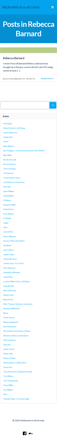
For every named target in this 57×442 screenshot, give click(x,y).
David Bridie (8, 195)
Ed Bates (7, 200)
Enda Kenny (8, 209)
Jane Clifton (8, 250)
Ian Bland (7, 245)
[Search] (52, 105)
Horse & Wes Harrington (14, 241)
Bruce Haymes (9, 164)
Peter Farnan (9, 317)
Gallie (5, 223)
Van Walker (8, 390)
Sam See (7, 344)
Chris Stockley (9, 168)
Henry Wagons (9, 236)
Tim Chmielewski (10, 380)
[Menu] (52, 7)
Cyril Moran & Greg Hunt (14, 182)
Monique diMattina (11, 308)
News (5, 313)
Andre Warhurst (10, 132)
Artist (5, 141)
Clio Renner (8, 173)
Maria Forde (8, 295)
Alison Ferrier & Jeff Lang (14, 128)
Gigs (5, 227)
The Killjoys (8, 376)
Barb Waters (8, 146)
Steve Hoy (7, 367)
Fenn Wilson (8, 214)
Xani (5, 394)
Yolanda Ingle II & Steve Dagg (16, 399)
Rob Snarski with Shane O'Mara (16, 331)
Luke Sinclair (8, 286)
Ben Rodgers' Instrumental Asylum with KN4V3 (24, 150)
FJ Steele (7, 218)
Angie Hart (8, 137)
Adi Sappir (7, 123)
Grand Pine (8, 232)
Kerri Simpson (9, 268)
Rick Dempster (9, 326)
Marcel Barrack (9, 290)
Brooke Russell (9, 159)
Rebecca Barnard (10, 322)
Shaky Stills (8, 353)
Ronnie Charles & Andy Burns (16, 335)
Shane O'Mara (9, 358)
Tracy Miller (8, 385)
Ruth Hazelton (9, 340)
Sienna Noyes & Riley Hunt (14, 362)
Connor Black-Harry (11, 178)
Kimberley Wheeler (11, 272)
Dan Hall (6, 186)
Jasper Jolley (8, 254)
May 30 (32, 78)
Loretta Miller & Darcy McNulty (16, 281)
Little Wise (8, 277)
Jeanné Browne (10, 259)
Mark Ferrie (8, 299)
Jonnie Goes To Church (13, 263)
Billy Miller (7, 155)
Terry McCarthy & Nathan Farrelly (17, 371)
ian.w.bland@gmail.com (15, 78)
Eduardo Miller (9, 205)
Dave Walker (8, 191)
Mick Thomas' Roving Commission (18, 304)
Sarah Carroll (8, 349)
